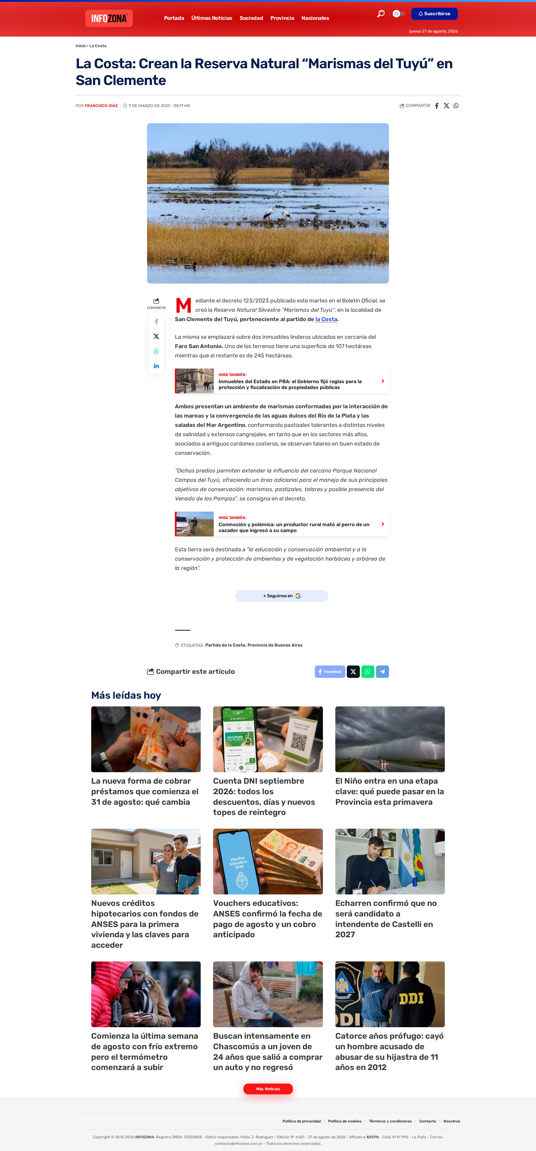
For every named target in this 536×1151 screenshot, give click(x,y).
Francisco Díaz (101, 105)
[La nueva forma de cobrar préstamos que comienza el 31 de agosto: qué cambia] (146, 739)
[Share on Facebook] (436, 106)
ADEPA (372, 1137)
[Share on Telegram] (382, 671)
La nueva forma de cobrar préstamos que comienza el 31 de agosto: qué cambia (145, 791)
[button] (381, 13)
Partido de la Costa (225, 645)
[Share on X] (446, 106)
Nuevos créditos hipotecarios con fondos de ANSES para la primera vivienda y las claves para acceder (145, 924)
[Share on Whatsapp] (456, 106)
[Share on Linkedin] (156, 366)
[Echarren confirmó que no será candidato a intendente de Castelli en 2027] (390, 861)
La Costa (97, 45)
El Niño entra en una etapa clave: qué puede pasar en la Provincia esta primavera (389, 791)
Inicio (81, 45)
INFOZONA (144, 1137)
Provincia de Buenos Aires (275, 645)
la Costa (326, 319)
